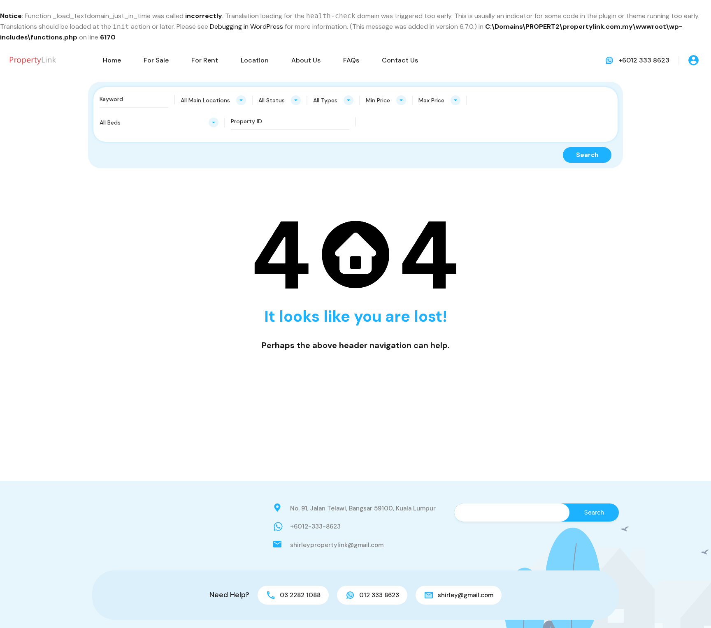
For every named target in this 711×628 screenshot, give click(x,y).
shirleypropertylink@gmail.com (336, 545)
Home (112, 60)
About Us (306, 60)
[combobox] (213, 100)
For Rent (204, 60)
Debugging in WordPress (246, 26)
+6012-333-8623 (315, 526)
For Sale (156, 60)
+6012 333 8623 (643, 60)
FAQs (351, 60)
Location (255, 60)
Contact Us (400, 60)
